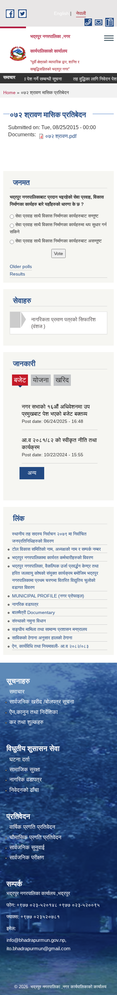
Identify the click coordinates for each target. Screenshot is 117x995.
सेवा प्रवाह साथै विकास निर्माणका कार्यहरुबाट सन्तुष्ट (56, 215)
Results (17, 273)
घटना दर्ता (19, 759)
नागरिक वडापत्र (25, 604)
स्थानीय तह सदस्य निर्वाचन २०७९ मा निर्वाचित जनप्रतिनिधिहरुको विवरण (49, 537)
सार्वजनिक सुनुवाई (27, 847)
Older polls (21, 266)
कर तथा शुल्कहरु (26, 722)
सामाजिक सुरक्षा (24, 770)
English (61, 13)
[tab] (58, 323)
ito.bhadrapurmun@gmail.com (38, 948)
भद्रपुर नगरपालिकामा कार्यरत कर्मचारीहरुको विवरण (52, 557)
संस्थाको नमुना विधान (29, 620)
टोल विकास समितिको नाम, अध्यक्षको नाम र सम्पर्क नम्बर (56, 549)
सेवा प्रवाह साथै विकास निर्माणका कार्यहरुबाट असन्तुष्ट (58, 240)
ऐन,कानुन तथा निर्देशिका (33, 712)
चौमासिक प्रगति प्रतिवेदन (35, 837)
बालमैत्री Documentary (33, 612)
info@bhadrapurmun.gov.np (35, 940)
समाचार (16, 692)
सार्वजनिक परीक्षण (26, 857)
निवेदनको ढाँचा (24, 790)
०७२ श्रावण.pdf (60, 136)
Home (9, 92)
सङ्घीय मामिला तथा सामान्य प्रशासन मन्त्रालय (49, 629)
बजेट (20, 381)
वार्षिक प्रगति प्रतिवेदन (32, 827)
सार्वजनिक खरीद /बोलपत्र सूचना (41, 702)
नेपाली (81, 13)
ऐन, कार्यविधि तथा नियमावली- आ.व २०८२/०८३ (50, 646)
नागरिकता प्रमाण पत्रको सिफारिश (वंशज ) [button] (63, 323)
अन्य (32, 473)
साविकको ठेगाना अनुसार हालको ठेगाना (42, 637)
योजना (41, 380)
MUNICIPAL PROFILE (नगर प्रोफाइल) (48, 595)
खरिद (62, 380)
